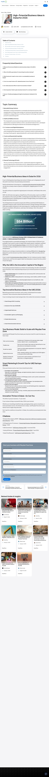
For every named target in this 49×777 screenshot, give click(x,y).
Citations (7, 56)
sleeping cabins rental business (14, 154)
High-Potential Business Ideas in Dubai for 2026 (14, 44)
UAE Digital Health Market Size (23, 433)
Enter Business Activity (8, 464)
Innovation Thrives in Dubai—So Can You (12, 54)
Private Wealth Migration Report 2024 (22, 430)
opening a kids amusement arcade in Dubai (34, 184)
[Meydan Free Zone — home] (4, 2)
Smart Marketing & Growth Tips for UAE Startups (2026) (16, 52)
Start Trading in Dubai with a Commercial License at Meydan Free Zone (24, 530)
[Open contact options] (46, 774)
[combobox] (6, 456)
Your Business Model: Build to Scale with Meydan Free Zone (16, 50)
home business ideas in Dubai (19, 257)
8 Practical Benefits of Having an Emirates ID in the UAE (24, 557)
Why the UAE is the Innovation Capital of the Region (15, 46)
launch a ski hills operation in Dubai (37, 145)
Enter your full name (7, 448)
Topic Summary (8, 42)
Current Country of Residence (9, 469)
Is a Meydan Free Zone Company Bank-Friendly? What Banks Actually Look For (40, 503)
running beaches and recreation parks (13, 148)
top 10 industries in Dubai (19, 245)
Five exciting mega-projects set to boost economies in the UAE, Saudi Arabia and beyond (40, 530)
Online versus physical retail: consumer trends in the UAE (8, 557)
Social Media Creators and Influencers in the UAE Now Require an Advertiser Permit (24, 503)
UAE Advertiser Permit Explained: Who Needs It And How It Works (8, 503)
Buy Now (45, 5)
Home (2, 12)
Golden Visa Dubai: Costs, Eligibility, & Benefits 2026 (8, 530)
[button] (5, 5)
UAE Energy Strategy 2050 (19, 427)
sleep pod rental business (38, 152)
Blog (5, 12)
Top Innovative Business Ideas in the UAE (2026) (14, 48)
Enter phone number (7, 453)
